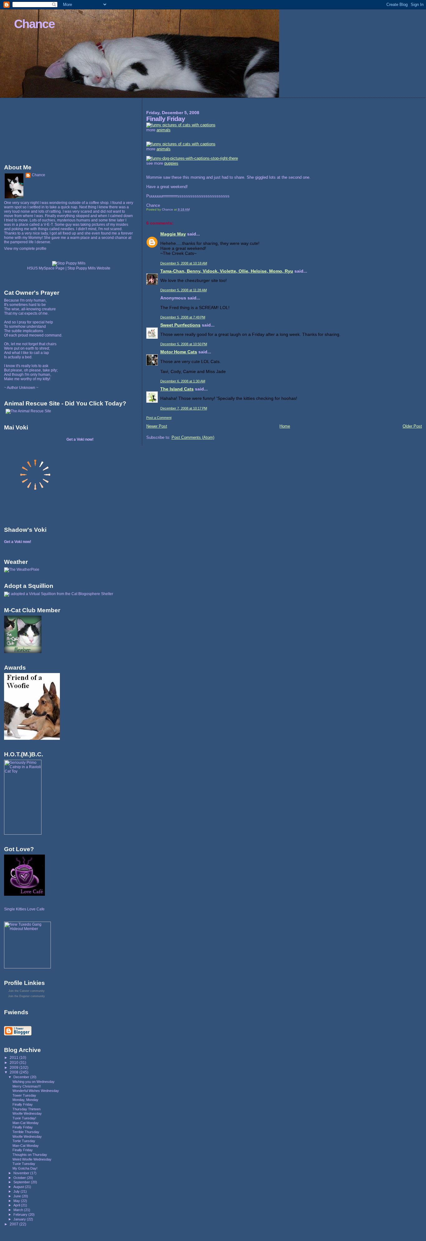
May (17, 1201)
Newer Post (156, 426)
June (17, 1196)
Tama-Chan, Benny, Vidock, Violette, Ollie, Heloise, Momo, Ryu (226, 271)
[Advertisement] (32, 129)
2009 (14, 1067)
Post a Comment (159, 417)
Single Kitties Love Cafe (24, 909)
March (18, 1210)
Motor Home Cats (178, 351)
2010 (14, 1062)
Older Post (412, 426)
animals (164, 130)
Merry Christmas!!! (26, 1086)
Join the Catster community (26, 990)
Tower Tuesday (24, 1095)
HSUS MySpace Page (46, 268)
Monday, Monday (25, 1100)
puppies (171, 163)
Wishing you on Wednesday (33, 1081)
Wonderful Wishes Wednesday (35, 1091)
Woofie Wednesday (27, 1113)
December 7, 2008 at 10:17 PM (183, 408)
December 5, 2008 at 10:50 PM (183, 344)
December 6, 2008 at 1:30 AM (182, 381)
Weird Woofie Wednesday (31, 1159)
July (17, 1191)
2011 (14, 1057)
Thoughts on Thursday (29, 1154)
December (21, 1077)
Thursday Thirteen (26, 1109)
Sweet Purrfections (180, 324)
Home (284, 426)
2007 (14, 1224)
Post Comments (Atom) (193, 437)
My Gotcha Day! (24, 1168)
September (22, 1182)
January (20, 1219)
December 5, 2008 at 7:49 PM (182, 317)
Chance (34, 24)
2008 (14, 1072)
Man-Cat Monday (25, 1123)
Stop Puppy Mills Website (88, 268)
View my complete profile (25, 248)
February (20, 1214)
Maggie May (173, 233)
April (17, 1205)
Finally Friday (22, 1104)
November (21, 1173)
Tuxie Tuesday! (24, 1118)
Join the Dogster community (26, 996)
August (19, 1187)
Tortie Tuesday (23, 1141)
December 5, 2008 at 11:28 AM (183, 290)
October (20, 1178)
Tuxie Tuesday (23, 1164)
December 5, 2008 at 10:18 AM (183, 263)
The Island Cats (177, 388)
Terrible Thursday (25, 1132)
